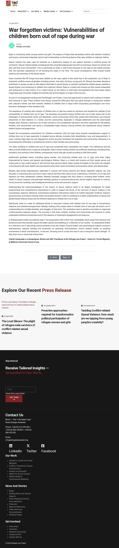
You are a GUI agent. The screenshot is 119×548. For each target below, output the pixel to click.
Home (12, 11)
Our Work (35, 11)
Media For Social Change (19, 474)
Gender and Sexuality (18, 471)
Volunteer (13, 529)
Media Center (49, 11)
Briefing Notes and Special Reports (20, 494)
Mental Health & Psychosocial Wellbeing (19, 477)
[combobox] (94, 11)
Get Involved (65, 11)
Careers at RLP (15, 534)
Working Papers (15, 515)
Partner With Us (15, 537)
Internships (13, 526)
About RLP (22, 11)
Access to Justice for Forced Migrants (20, 461)
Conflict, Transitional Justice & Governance (20, 467)
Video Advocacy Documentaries (15, 510)
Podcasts (13, 504)
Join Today (14, 397)
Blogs (11, 491)
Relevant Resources (17, 507)
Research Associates (17, 532)
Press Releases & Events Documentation (19, 500)
